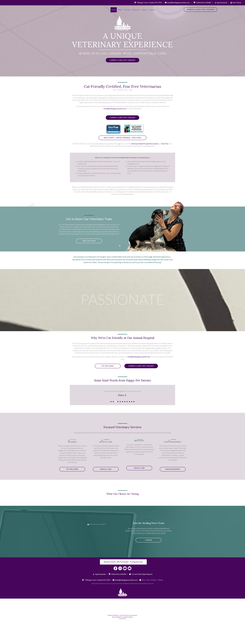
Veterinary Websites (113, 615)
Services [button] (127, 10)
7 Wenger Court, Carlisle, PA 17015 (149, 3)
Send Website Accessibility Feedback (123, 617)
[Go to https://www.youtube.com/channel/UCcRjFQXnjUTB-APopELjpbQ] (125, 568)
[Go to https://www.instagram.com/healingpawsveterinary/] (120, 568)
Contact (152, 10)
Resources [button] (136, 10)
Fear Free (165, 144)
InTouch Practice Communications (128, 615)
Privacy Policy (122, 618)
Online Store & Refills (118, 574)
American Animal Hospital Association (145, 144)
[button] (111, 402)
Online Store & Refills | (206, 3)
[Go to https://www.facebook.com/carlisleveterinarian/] (115, 568)
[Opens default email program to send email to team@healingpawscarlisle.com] (129, 568)
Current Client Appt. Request (141, 574)
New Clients (236, 3)
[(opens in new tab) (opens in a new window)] (113, 129)
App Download (222, 3)
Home (113, 10)
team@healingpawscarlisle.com (178, 3)
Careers (144, 10)
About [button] (120, 10)
